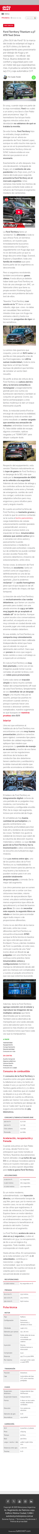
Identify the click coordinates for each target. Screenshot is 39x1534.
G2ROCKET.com (23, 1531)
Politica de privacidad (18, 1521)
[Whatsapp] (34, 78)
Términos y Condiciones (26, 1519)
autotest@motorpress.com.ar (19, 1516)
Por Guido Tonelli (14, 77)
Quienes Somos (8, 1519)
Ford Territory (8, 25)
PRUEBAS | (6, 18)
